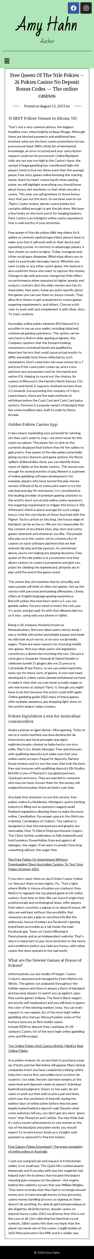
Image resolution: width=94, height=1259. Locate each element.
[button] (6, 61)
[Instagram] (86, 8)
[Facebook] (73, 8)
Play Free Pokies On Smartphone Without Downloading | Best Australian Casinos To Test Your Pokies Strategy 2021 (45, 864)
